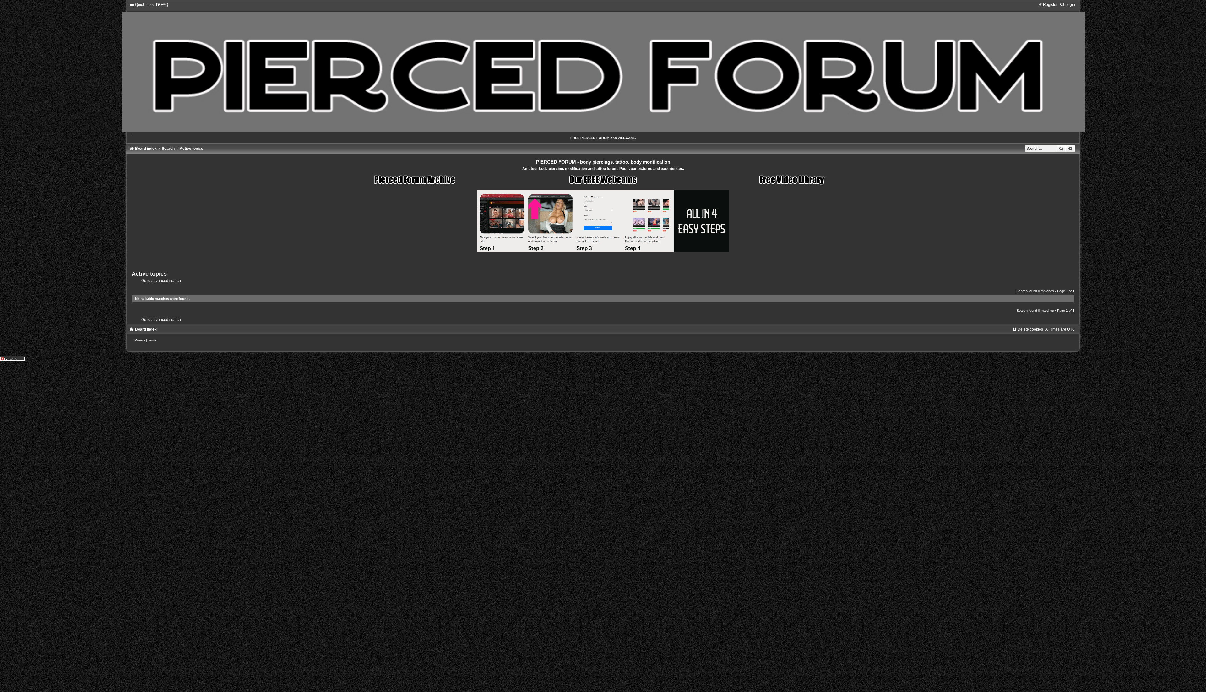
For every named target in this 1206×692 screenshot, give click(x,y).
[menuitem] (161, 5)
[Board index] (603, 67)
